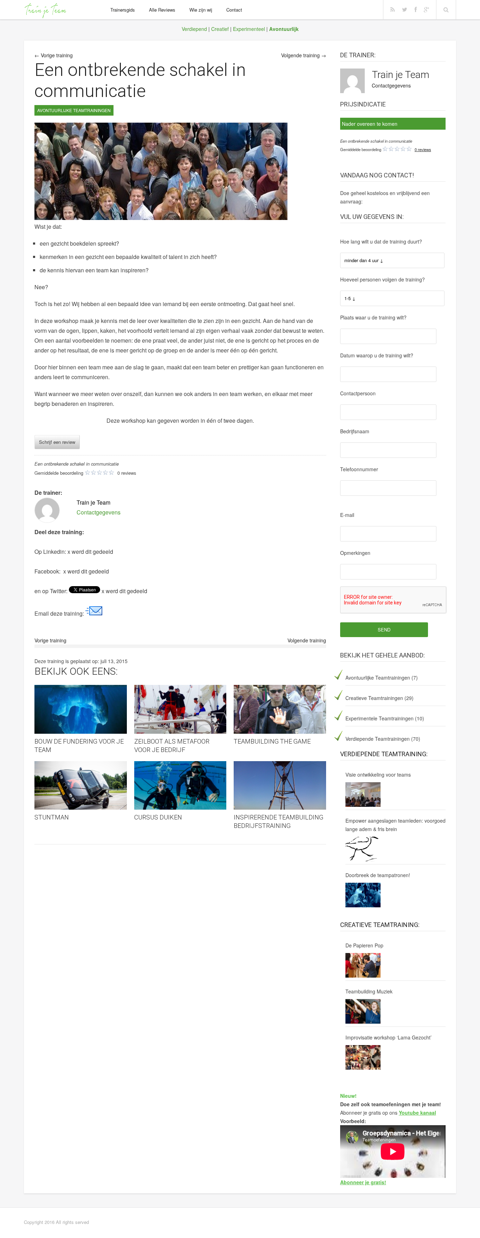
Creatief (220, 28)
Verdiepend (194, 28)
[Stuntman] (80, 785)
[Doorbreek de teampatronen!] (363, 895)
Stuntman (51, 817)
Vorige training (50, 640)
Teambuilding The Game (272, 741)
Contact (234, 9)
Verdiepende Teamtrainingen (377, 738)
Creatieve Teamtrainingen (374, 697)
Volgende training (306, 640)
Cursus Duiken (158, 817)
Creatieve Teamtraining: (380, 924)
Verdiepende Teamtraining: (384, 754)
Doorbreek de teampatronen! (377, 875)
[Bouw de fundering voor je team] (80, 709)
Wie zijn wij (200, 9)
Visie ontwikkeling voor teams (378, 774)
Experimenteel (249, 28)
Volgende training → (303, 55)
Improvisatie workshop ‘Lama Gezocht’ (388, 1037)
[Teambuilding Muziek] (363, 1011)
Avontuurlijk (284, 28)
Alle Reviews (162, 9)
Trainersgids (122, 9)
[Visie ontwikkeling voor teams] (363, 794)
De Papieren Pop (364, 945)
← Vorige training (53, 55)
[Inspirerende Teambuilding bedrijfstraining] (280, 785)
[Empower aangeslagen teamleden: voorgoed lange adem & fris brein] (363, 849)
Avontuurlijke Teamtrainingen (377, 677)
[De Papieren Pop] (363, 965)
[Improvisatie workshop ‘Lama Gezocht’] (363, 1057)
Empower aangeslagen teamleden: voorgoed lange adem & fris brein (395, 824)
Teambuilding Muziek (369, 991)
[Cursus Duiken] (180, 785)
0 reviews (423, 149)
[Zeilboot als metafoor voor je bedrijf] (180, 709)
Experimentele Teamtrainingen (379, 718)
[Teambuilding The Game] (280, 709)
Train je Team (400, 74)
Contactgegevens (391, 85)
